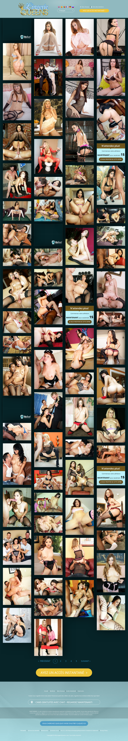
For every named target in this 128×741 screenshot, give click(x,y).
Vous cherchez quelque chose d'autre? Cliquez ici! (64, 723)
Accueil (46, 691)
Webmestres (44, 730)
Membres (52, 691)
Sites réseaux (85, 7)
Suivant (85, 661)
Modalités (23, 730)
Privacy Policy (104, 730)
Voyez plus (81, 691)
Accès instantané (71, 691)
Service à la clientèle (33, 730)
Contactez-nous (54, 730)
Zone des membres (98, 7)
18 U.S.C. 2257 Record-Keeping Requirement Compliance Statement (79, 730)
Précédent (45, 661)
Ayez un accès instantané (93, 11)
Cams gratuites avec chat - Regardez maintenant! (64, 702)
